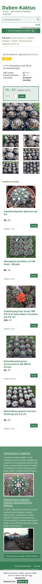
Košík (38, 25)
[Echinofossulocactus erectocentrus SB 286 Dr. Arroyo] (21, 346)
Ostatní (14, 41)
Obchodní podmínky (23, 566)
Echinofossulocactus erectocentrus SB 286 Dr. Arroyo (17, 364)
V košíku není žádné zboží (30, 27)
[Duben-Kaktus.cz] (21, 7)
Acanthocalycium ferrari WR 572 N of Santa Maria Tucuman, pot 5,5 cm (21, 314)
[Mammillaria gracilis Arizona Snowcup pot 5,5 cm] (21, 396)
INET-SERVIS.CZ (34, 569)
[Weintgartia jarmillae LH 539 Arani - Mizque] (21, 247)
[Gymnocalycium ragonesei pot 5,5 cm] (21, 116)
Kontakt (37, 566)
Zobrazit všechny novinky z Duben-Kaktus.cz (22, 556)
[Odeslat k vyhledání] (38, 19)
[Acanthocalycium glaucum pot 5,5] (21, 197)
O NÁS (6, 12)
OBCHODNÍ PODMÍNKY (21, 12)
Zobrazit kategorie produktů (19, 31)
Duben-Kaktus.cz (18, 38)
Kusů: (7, 96)
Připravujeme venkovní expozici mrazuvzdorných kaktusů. (18, 502)
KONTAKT (7, 14)
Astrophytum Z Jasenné (17, 453)
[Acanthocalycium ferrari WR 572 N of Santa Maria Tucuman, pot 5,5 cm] (21, 297)
